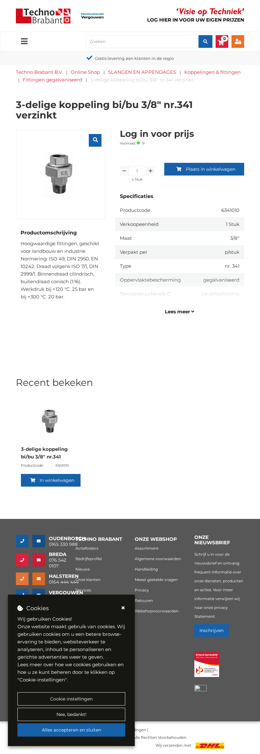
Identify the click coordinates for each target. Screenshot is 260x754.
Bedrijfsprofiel (88, 558)
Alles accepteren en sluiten (71, 730)
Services (83, 590)
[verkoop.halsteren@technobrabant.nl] (40, 578)
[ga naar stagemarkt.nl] (206, 668)
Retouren (144, 600)
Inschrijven (211, 630)
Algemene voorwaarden (158, 558)
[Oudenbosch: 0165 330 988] (24, 541)
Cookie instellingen (71, 699)
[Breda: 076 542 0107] (24, 560)
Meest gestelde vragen (156, 579)
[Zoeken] (205, 41)
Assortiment (147, 548)
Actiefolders (86, 548)
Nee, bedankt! (71, 714)
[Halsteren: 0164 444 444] (24, 578)
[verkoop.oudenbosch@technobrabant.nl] (40, 541)
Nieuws (82, 569)
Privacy (142, 590)
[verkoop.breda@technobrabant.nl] (40, 560)
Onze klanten (88, 579)
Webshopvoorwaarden (157, 611)
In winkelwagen (57, 480)
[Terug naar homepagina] (43, 15)
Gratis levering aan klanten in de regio (134, 58)
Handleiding (146, 569)
